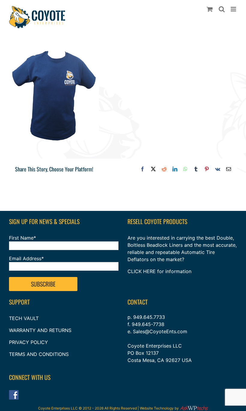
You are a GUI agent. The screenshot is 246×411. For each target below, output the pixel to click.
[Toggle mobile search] (222, 9)
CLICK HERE (142, 271)
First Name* (22, 238)
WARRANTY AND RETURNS (40, 330)
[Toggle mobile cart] (210, 9)
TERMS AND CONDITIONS (39, 354)
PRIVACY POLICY (28, 342)
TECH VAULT (24, 318)
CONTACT (138, 301)
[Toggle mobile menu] (234, 9)
